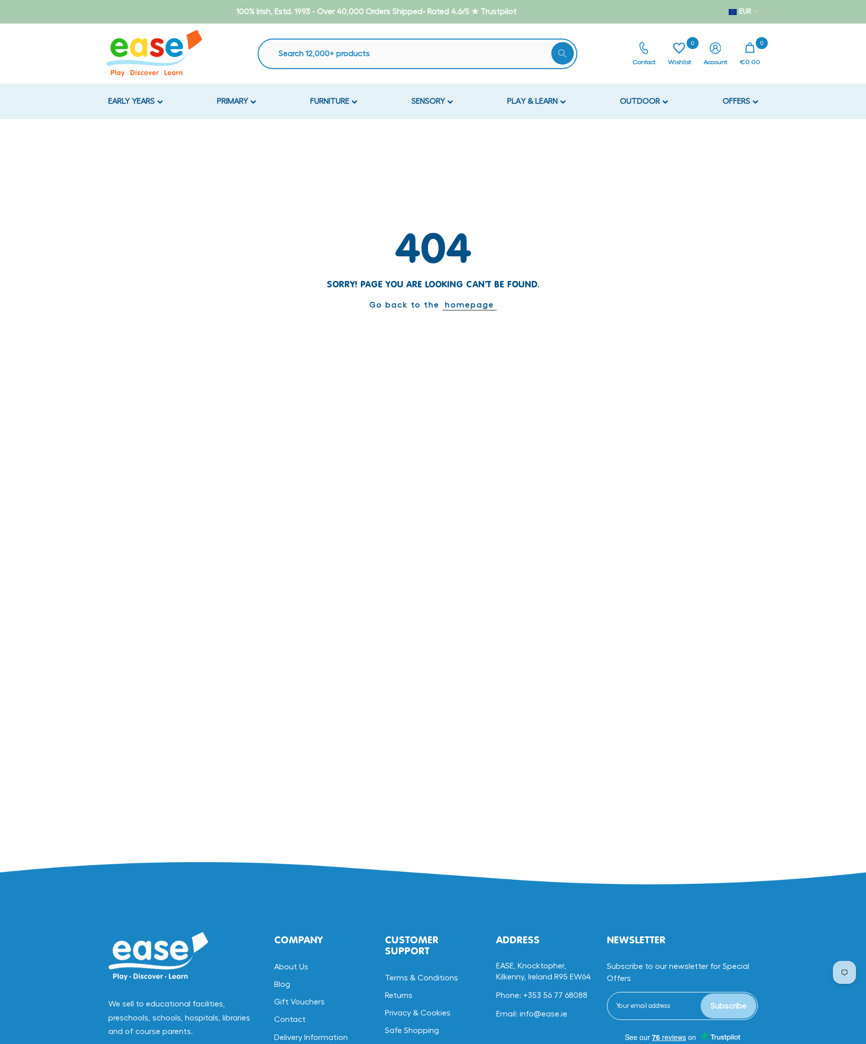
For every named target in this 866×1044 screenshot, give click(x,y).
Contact (290, 1019)
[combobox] (422, 54)
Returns (398, 995)
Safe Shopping (412, 1030)
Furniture (330, 101)
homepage (469, 305)
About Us (291, 967)
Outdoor (641, 101)
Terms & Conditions (421, 978)
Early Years (132, 101)
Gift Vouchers (299, 1002)
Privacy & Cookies (418, 1013)
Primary (233, 101)
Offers (737, 101)
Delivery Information (311, 1037)
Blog (282, 984)
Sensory (429, 101)
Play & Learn (533, 101)
